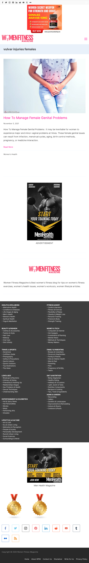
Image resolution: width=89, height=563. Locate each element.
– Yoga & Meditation (9, 321)
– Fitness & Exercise (54, 310)
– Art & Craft (6, 422)
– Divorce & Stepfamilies (56, 354)
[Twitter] (6, 2)
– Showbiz (6, 413)
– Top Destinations (9, 366)
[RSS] (15, 538)
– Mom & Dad (52, 361)
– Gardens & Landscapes (56, 401)
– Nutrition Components (56, 387)
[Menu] (85, 39)
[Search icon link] (85, 2)
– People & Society (9, 429)
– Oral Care (6, 340)
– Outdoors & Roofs (54, 408)
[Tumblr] (27, 2)
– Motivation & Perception (11, 427)
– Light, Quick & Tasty (55, 385)
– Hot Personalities (9, 404)
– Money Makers (53, 342)
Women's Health (10, 154)
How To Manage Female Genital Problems (35, 118)
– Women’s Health (8, 317)
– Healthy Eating (53, 380)
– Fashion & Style (8, 333)
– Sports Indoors (8, 361)
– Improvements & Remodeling (58, 404)
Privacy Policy (81, 559)
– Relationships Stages (10, 385)
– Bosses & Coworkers (55, 352)
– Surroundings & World (10, 439)
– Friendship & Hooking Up (12, 382)
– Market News (52, 338)
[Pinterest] (13, 2)
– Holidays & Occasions (55, 382)
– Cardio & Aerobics (54, 307)
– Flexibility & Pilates (54, 312)
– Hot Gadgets (52, 333)
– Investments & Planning (56, 335)
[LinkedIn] (16, 2)
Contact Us (47, 559)
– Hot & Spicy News (9, 401)
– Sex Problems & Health (11, 387)
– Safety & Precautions (10, 359)
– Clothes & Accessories (11, 331)
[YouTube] (23, 2)
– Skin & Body (7, 342)
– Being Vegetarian (54, 378)
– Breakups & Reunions (10, 378)
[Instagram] (9, 2)
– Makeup (5, 338)
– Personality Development (12, 432)
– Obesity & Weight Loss (56, 314)
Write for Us (69, 559)
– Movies (5, 406)
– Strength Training (54, 321)
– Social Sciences (8, 436)
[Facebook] (2, 2)
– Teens (50, 370)
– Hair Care (6, 335)
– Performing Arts (8, 411)
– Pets (49, 366)
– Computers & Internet (55, 331)
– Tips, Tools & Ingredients (57, 392)
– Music (4, 408)
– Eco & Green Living (9, 425)
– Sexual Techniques (9, 389)
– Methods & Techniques (56, 340)
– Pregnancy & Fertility (55, 368)
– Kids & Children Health (56, 359)
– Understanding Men (10, 392)
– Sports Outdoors (9, 363)
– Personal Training (54, 317)
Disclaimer (58, 559)
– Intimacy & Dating (9, 380)
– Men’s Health (7, 314)
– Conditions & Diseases (11, 310)
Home (27, 559)
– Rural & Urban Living (10, 434)
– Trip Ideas (6, 368)
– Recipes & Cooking (54, 389)
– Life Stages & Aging (10, 312)
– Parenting (51, 363)
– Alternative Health (9, 307)
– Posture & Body (53, 319)
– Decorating (51, 397)
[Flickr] (30, 2)
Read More (8, 147)
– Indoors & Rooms (54, 406)
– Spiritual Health (8, 319)
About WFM (36, 559)
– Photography (7, 357)
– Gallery (50, 399)
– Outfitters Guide (8, 354)
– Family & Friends (53, 357)
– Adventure (6, 352)
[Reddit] (20, 2)
